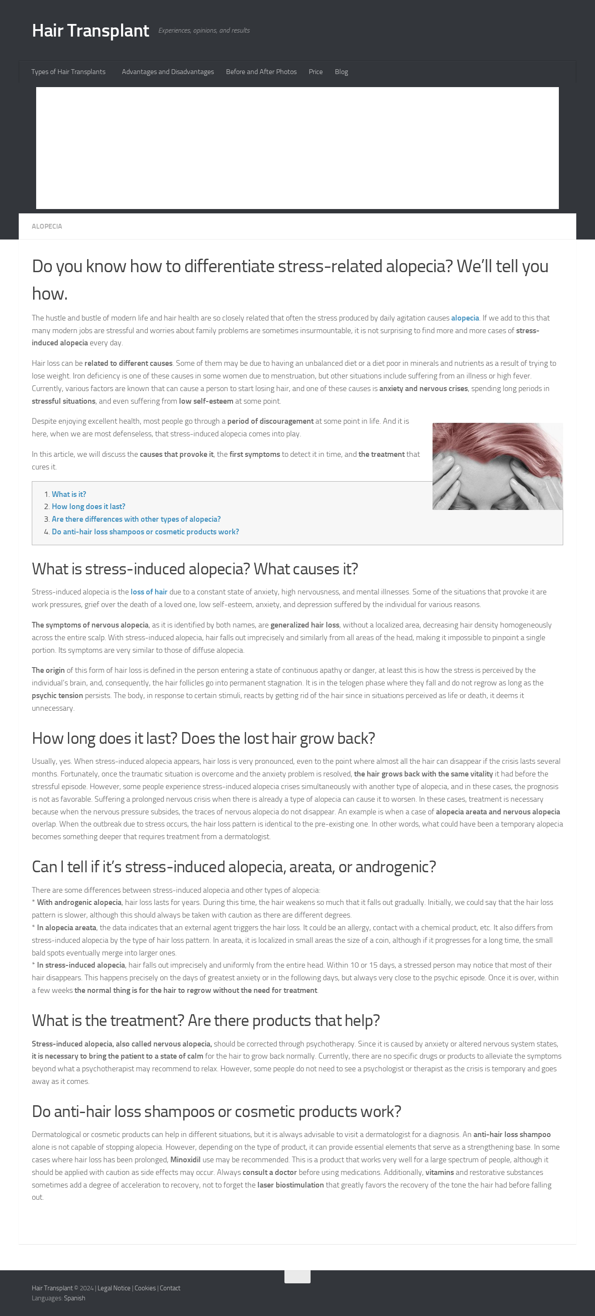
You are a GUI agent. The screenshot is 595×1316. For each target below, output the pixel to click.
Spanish (74, 1298)
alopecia (465, 318)
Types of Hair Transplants (68, 71)
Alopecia (47, 226)
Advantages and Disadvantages (168, 71)
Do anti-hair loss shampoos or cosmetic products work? (145, 532)
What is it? (69, 494)
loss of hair (149, 592)
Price (316, 71)
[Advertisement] (297, 148)
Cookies (145, 1288)
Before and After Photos (261, 71)
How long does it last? (88, 506)
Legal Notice (114, 1288)
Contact (170, 1288)
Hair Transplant (90, 30)
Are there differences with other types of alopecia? (136, 519)
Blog (341, 71)
